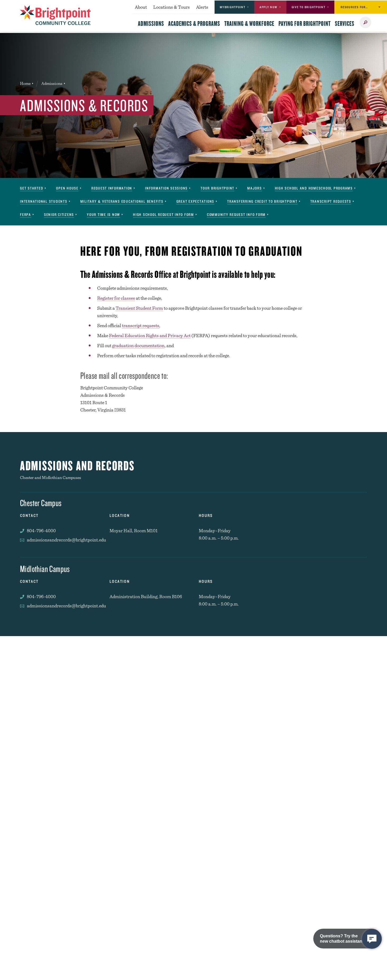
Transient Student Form (139, 308)
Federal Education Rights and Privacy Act (150, 335)
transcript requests (140, 325)
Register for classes (116, 298)
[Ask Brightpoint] (372, 939)
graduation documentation (138, 345)
